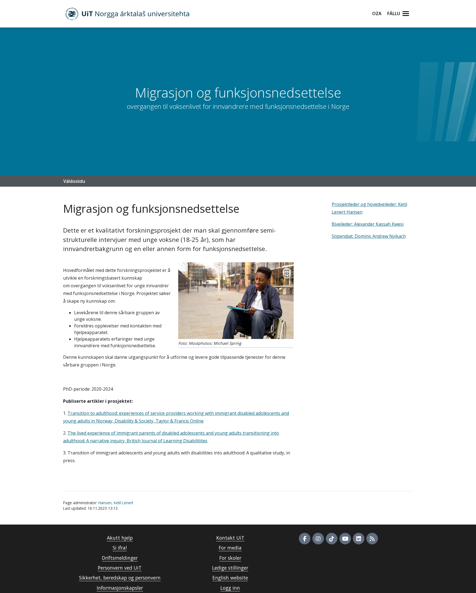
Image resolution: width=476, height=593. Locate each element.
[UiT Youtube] (345, 538)
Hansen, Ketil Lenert (115, 502)
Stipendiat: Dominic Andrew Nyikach (369, 236)
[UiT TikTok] (331, 538)
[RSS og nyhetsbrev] (372, 538)
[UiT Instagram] (318, 538)
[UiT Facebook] (304, 538)
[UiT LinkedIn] (358, 538)
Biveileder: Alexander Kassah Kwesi (368, 224)
